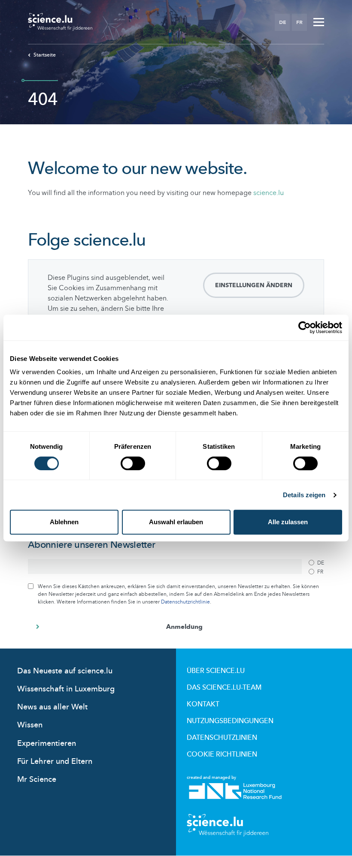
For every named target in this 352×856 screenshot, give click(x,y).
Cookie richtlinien (222, 754)
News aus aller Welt (52, 707)
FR (299, 22)
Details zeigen (304, 495)
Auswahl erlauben (176, 522)
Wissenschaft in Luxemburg (66, 689)
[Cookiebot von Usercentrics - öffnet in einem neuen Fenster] (304, 327)
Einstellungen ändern (253, 285)
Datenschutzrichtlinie (185, 601)
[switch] (133, 463)
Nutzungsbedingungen (230, 721)
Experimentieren (46, 743)
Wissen (29, 725)
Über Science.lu (216, 671)
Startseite (44, 54)
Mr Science (36, 779)
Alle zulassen (288, 522)
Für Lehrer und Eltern (54, 761)
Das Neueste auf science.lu (64, 671)
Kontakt (203, 704)
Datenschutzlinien (222, 737)
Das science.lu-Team (224, 687)
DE (282, 22)
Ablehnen (64, 522)
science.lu (268, 193)
